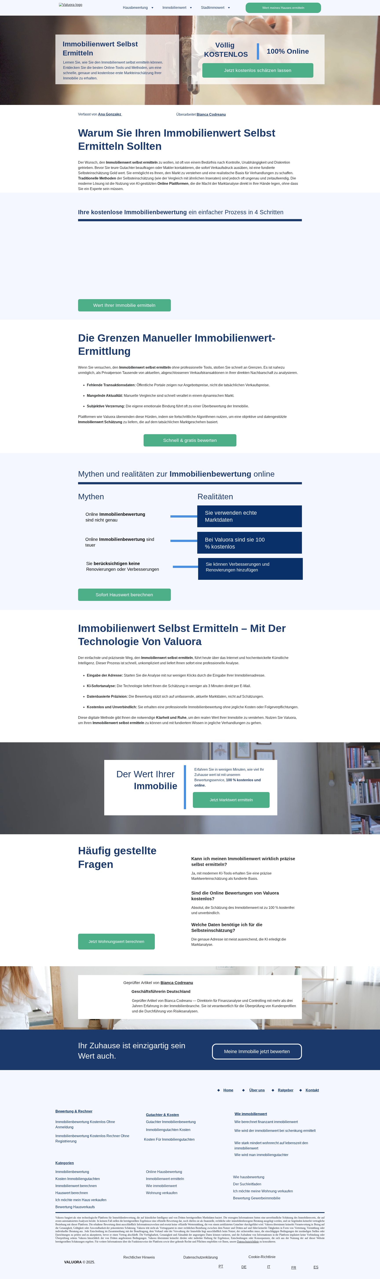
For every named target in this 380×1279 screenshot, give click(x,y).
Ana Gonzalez (110, 114)
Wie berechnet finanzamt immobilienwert (266, 1122)
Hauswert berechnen (71, 1193)
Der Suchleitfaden (247, 1184)
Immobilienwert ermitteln (165, 1179)
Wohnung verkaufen (161, 1193)
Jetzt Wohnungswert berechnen (116, 941)
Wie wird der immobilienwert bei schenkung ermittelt (275, 1131)
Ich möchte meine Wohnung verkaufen (263, 1191)
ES (316, 1267)
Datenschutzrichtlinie (248, 1241)
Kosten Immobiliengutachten (77, 1179)
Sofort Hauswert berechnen (124, 594)
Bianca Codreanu (211, 114)
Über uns (257, 1090)
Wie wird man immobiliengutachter (261, 1155)
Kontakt (312, 1090)
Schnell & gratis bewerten (190, 440)
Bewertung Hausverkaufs (75, 1207)
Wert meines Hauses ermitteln (283, 7)
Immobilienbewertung (72, 1172)
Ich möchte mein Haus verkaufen (80, 1200)
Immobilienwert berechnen (76, 1186)
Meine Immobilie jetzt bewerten (257, 1051)
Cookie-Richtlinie (262, 1257)
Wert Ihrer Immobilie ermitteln (124, 305)
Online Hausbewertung (164, 1172)
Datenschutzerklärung (200, 1257)
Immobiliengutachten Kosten (168, 1130)
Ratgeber (285, 1090)
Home (228, 1090)
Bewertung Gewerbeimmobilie (256, 1198)
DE (244, 1267)
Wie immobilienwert (161, 1186)
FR (293, 1268)
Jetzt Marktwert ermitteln (231, 800)
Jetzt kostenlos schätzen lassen (257, 70)
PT (221, 1266)
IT (268, 1267)
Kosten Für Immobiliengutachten (169, 1139)
